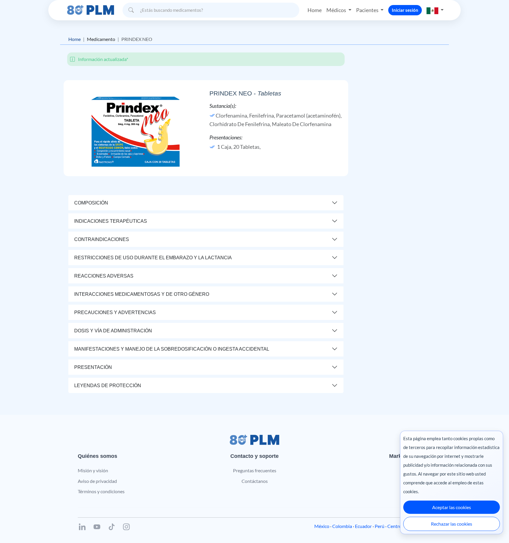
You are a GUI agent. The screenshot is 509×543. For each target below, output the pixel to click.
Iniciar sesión (405, 10)
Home (315, 10)
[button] (435, 10)
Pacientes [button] (367, 10)
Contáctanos (255, 481)
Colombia (342, 526)
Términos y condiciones (101, 491)
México (321, 526)
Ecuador (363, 526)
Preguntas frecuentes (254, 470)
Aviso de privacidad (97, 481)
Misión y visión (93, 470)
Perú (379, 526)
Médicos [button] (336, 10)
